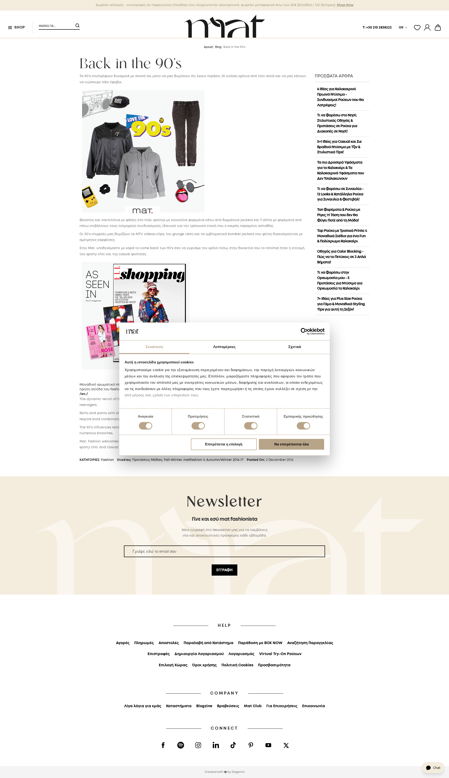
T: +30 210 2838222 (377, 27)
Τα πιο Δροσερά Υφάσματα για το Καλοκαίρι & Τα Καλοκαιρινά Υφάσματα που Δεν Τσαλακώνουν (340, 170)
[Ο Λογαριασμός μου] (427, 27)
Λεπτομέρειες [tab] (224, 347)
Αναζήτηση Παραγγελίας (310, 643)
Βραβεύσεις (228, 706)
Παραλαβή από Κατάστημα (208, 643)
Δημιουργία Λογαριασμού (199, 654)
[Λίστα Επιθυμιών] (417, 27)
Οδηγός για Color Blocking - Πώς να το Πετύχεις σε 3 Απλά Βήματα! (341, 257)
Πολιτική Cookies (237, 665)
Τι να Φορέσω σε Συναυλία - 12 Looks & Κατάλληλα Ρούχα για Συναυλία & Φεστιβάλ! (340, 194)
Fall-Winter (173, 460)
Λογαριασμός (241, 654)
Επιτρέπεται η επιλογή (223, 444)
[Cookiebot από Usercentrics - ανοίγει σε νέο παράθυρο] (304, 331)
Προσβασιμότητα (274, 665)
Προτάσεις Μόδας (147, 460)
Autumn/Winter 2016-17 (224, 460)
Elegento (238, 772)
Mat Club (253, 706)
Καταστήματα (179, 706)
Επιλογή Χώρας (173, 665)
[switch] (198, 426)
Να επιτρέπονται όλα (291, 444)
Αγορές (123, 643)
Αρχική (208, 47)
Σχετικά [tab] (294, 347)
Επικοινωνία (313, 706)
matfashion (192, 460)
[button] (56, 24)
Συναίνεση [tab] (154, 347)
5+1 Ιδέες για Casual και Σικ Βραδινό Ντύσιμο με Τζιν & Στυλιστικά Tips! (339, 147)
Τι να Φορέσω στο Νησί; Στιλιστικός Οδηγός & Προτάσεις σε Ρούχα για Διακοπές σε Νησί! (337, 123)
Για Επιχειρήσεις (281, 706)
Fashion (107, 460)
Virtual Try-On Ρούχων (280, 654)
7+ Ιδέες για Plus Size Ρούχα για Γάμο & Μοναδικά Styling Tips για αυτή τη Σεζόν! (341, 304)
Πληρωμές (144, 643)
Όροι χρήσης (204, 665)
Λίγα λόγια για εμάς (142, 706)
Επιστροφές (159, 654)
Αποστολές (169, 643)
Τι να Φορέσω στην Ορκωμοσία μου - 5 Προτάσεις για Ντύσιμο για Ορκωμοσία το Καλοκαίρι (339, 280)
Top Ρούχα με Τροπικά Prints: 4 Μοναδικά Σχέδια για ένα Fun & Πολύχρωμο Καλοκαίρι (342, 236)
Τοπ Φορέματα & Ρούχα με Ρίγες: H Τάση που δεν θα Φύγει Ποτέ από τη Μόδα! (338, 215)
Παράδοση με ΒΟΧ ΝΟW (260, 643)
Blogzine (204, 706)
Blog (218, 47)
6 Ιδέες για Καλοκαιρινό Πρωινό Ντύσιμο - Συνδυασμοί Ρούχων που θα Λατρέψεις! (340, 97)
